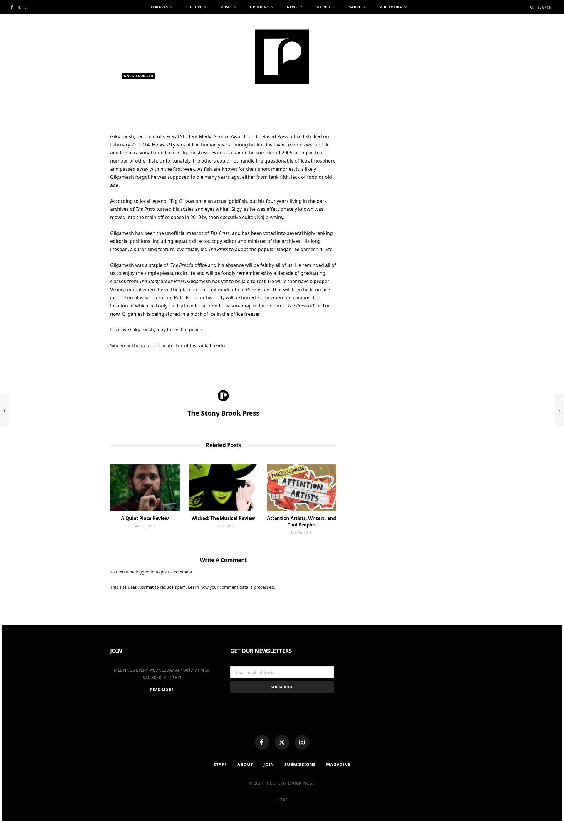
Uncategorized (138, 75)
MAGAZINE (338, 764)
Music (226, 7)
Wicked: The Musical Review (223, 518)
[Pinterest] (82, 185)
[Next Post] (559, 410)
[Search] (532, 7)
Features (159, 7)
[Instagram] (302, 742)
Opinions (259, 7)
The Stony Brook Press (151, 105)
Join (268, 764)
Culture (194, 7)
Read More (162, 689)
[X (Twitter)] (282, 742)
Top (283, 799)
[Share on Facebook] (82, 156)
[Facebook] (262, 742)
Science (323, 7)
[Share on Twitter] (82, 170)
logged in (145, 572)
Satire (355, 7)
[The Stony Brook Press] (282, 56)
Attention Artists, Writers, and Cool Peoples (301, 521)
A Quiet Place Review (145, 518)
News (292, 7)
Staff (220, 764)
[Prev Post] (4, 410)
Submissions (300, 764)
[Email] (82, 199)
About (245, 764)
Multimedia (390, 7)
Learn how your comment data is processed (231, 587)
